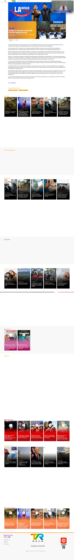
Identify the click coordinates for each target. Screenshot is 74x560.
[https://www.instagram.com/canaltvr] (39, 541)
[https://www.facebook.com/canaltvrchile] (33, 541)
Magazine (47, 460)
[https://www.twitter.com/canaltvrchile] (36, 541)
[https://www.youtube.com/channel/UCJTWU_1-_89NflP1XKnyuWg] (42, 541)
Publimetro (13, 82)
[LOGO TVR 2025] (13, 1)
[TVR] (5, 1)
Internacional (7, 460)
